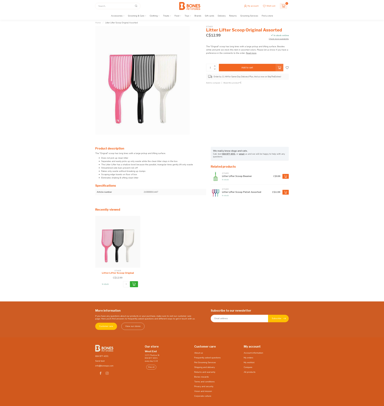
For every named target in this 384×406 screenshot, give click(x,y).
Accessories (117, 15)
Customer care (106, 326)
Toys (187, 15)
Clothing (154, 15)
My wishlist (249, 362)
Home (98, 22)
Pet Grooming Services (205, 362)
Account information (253, 352)
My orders (248, 357)
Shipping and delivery (204, 367)
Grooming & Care (136, 15)
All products (249, 372)
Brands (198, 15)
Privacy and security (203, 386)
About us (198, 352)
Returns (233, 15)
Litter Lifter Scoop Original (118, 273)
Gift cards (209, 15)
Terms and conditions (204, 381)
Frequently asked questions (207, 357)
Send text (100, 361)
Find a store (267, 15)
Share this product (231, 82)
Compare (248, 367)
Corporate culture (202, 396)
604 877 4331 (228, 154)
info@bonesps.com (104, 365)
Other (209, 27)
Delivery (222, 15)
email (241, 154)
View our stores (133, 326)
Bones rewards (201, 376)
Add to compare (213, 82)
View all (151, 367)
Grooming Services (249, 15)
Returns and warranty (204, 372)
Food (177, 15)
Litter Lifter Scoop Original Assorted (121, 22)
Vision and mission (203, 391)
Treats (166, 15)
